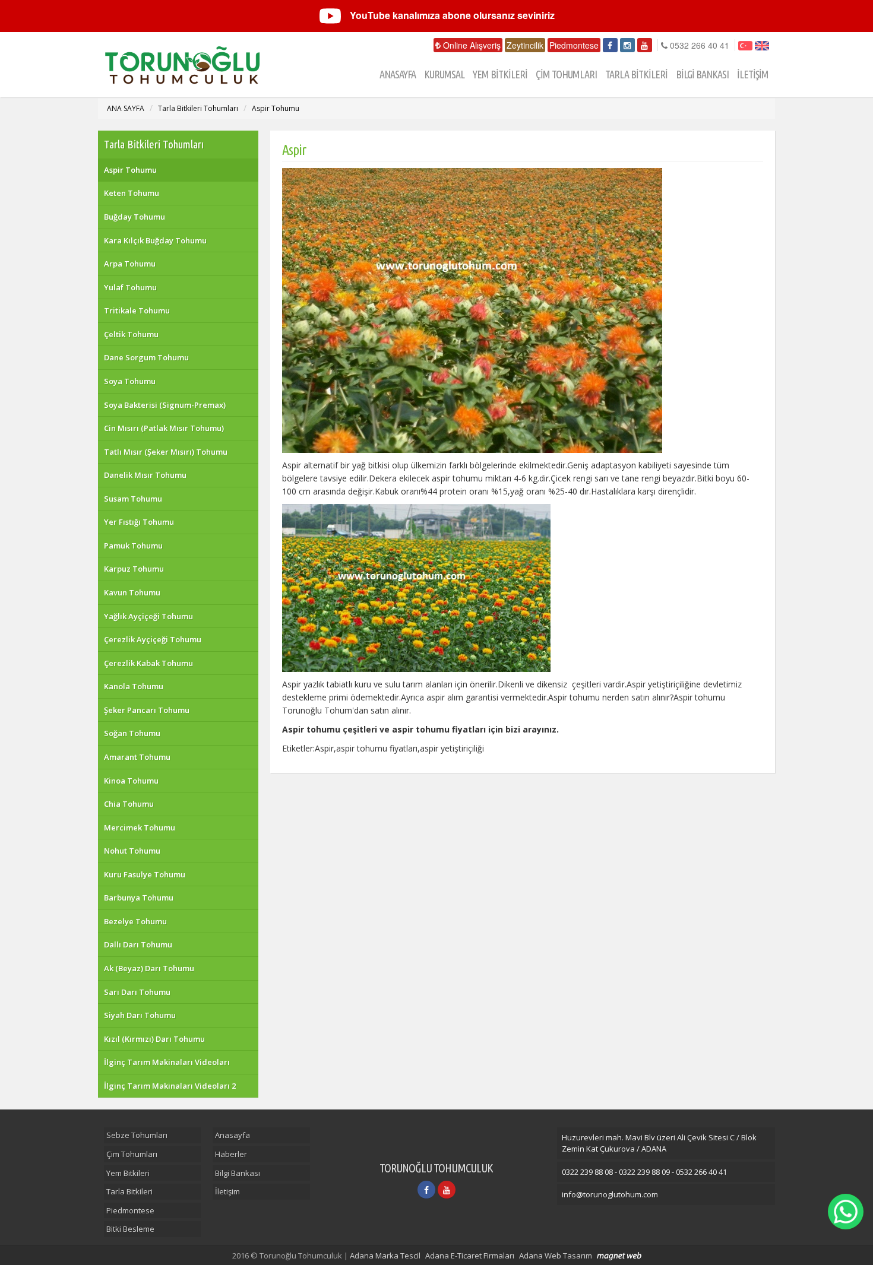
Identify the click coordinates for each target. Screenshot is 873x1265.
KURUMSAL (444, 74)
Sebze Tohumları (136, 1135)
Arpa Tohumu (130, 263)
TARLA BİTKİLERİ (636, 74)
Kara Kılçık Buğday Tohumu (155, 240)
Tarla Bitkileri (129, 1191)
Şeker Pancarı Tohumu (146, 710)
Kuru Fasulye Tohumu (144, 874)
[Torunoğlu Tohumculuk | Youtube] (644, 45)
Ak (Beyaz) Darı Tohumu (149, 968)
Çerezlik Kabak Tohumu (148, 663)
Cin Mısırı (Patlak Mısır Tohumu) (164, 428)
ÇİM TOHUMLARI (566, 74)
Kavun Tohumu (132, 592)
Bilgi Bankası (237, 1173)
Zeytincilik (525, 45)
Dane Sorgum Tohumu (146, 357)
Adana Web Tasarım (555, 1255)
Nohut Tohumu (132, 850)
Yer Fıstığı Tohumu (139, 521)
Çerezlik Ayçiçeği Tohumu (152, 639)
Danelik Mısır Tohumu (145, 475)
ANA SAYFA (125, 108)
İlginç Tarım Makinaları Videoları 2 (170, 1085)
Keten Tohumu (131, 193)
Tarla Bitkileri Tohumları (198, 108)
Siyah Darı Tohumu (140, 1015)
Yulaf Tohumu (130, 287)
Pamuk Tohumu (133, 545)
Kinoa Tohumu (131, 780)
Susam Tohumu (133, 498)
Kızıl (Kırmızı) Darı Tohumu (154, 1038)
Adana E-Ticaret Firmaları (469, 1255)
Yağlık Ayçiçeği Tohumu (148, 616)
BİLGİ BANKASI (702, 74)
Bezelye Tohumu (135, 921)
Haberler (231, 1154)
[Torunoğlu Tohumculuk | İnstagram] (627, 45)
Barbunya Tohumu (138, 897)
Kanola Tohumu (133, 686)
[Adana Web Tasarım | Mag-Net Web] (619, 1256)
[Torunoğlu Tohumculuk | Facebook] (610, 45)
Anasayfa (232, 1135)
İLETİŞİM (752, 74)
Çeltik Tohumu (131, 334)
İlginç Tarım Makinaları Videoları (167, 1062)
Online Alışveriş (471, 45)
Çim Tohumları (131, 1154)
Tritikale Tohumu (137, 310)
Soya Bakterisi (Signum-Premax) (165, 405)
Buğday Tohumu (134, 216)
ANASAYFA (397, 74)
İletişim (227, 1191)
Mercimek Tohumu (139, 827)
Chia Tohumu (129, 803)
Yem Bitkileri (128, 1173)
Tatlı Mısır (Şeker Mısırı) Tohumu (165, 451)
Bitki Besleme (130, 1228)
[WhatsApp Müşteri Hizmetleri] (845, 1211)
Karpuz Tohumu (134, 568)
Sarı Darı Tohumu (137, 992)
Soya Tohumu (130, 381)
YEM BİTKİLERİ (500, 74)
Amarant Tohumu (137, 757)
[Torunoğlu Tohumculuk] (192, 64)
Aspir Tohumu (275, 108)
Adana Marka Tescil (385, 1255)
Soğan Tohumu (132, 733)
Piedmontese (574, 45)
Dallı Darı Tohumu (138, 944)
